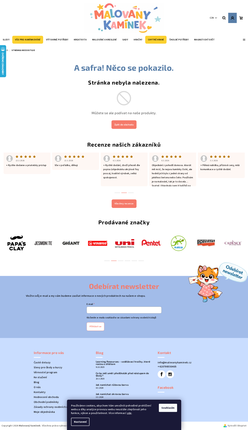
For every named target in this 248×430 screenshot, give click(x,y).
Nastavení (80, 422)
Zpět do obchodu (124, 124)
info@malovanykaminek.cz (174, 362)
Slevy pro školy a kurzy (48, 367)
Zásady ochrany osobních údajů (54, 407)
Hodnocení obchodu (46, 397)
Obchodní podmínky (46, 402)
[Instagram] (170, 374)
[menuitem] (6, 40)
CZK (212, 18)
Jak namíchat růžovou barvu (112, 385)
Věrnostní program (45, 372)
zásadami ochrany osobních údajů (138, 317)
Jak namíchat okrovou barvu (112, 394)
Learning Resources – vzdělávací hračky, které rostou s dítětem (123, 362)
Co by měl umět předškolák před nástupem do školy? (122, 374)
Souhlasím (168, 408)
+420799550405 (167, 366)
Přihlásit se (95, 326)
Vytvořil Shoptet (237, 425)
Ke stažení (40, 377)
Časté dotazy (42, 362)
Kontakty (40, 392)
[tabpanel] (32, 243)
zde (129, 413)
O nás (37, 387)
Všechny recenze (124, 203)
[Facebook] (162, 374)
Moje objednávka (44, 412)
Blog (36, 382)
